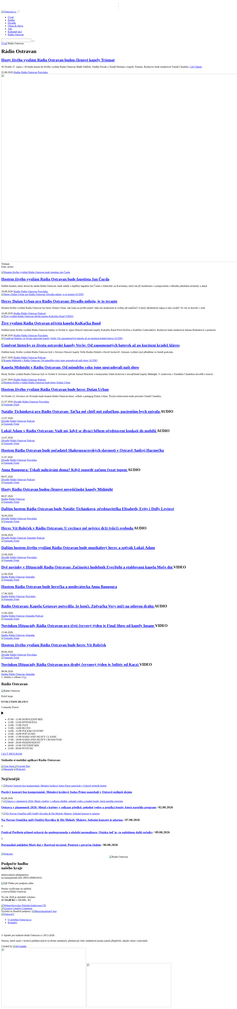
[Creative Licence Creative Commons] (16, 908)
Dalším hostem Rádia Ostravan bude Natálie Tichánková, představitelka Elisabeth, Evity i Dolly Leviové (87, 509)
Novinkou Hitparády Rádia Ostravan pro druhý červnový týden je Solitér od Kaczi (70, 664)
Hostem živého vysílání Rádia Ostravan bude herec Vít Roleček (53, 645)
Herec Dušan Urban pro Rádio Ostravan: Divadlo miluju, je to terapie (59, 301)
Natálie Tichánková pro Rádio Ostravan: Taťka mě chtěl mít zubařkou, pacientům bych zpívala (81, 411)
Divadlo (12, 23)
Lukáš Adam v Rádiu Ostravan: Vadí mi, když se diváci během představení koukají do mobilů (79, 431)
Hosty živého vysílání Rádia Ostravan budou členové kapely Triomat (58, 60)
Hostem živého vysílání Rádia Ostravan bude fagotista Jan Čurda (55, 279)
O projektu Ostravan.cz (19, 919)
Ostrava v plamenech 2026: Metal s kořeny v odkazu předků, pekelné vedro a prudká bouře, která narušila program (78, 807)
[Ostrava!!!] (7, 914)
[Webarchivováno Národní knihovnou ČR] (23, 905)
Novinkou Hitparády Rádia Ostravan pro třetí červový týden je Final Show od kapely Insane (78, 626)
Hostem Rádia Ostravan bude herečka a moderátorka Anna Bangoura (59, 587)
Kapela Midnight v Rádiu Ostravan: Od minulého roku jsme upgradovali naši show (70, 367)
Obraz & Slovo (15, 25)
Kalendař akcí (15, 31)
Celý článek (196, 66)
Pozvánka (43, 72)
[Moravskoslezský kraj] (44, 911)
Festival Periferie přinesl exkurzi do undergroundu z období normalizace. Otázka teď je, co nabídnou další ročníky (77, 832)
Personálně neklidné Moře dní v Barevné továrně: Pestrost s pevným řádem (51, 845)
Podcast (42, 313)
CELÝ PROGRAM (11, 753)
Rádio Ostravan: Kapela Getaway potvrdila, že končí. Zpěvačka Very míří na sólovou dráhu (77, 606)
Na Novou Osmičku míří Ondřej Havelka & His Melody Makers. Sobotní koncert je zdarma (62, 820)
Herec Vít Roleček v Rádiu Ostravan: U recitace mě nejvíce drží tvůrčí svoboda (67, 528)
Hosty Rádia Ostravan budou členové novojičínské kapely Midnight (57, 489)
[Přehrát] (2, 713)
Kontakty (12, 922)
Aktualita (31, 537)
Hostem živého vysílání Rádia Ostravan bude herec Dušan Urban (55, 389)
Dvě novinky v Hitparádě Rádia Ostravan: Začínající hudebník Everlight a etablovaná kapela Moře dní (87, 567)
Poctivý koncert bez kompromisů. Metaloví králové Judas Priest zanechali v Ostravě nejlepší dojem (66, 792)
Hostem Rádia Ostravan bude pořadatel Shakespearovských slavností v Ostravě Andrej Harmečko (82, 450)
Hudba (11, 20)
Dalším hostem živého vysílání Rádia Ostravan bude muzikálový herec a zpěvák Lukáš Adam (78, 548)
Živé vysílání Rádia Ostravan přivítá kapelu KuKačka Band (51, 323)
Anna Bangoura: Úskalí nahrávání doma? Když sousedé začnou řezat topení (64, 470)
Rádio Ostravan (16, 34)
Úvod (11, 17)
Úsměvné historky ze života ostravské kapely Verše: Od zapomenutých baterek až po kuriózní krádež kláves (90, 345)
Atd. (10, 28)
